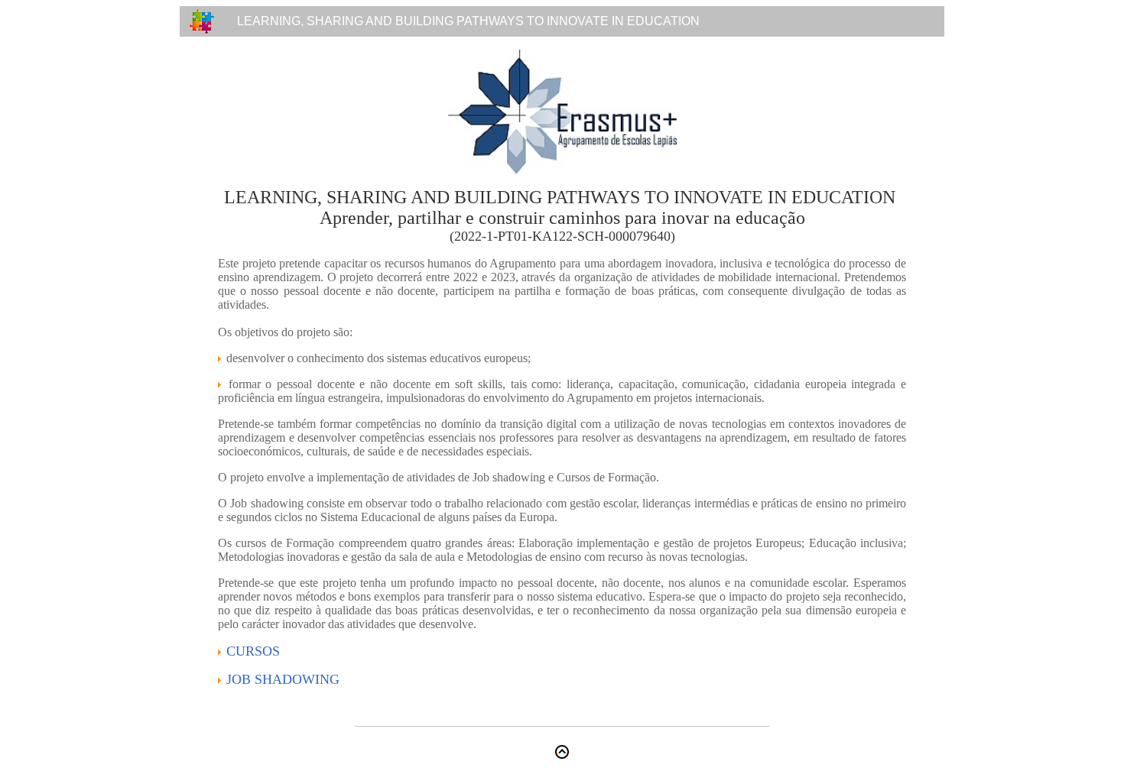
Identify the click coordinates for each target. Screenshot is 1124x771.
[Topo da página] (562, 754)
